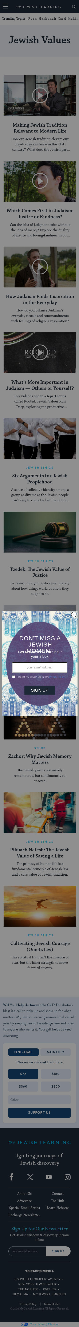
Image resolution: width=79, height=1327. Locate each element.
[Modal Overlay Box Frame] (40, 663)
